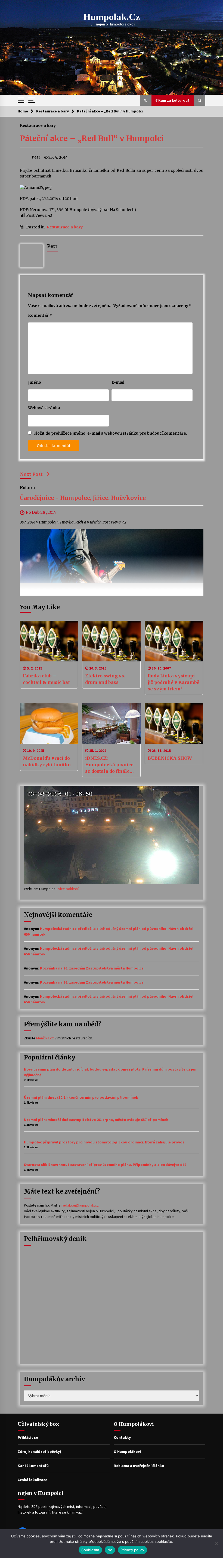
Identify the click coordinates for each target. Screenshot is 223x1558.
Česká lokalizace (32, 1479)
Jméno (34, 382)
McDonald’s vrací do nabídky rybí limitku (47, 761)
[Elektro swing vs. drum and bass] (111, 641)
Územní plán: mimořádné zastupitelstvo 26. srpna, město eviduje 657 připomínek (96, 1119)
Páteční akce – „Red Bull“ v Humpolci (92, 138)
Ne (110, 1550)
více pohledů (68, 888)
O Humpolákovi (127, 1451)
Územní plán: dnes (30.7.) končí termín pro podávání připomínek (81, 1097)
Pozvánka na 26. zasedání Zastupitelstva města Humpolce (92, 968)
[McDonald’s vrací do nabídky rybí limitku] (49, 723)
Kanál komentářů (33, 1465)
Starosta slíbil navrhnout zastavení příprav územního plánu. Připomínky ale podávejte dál (105, 1164)
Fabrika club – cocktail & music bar (46, 679)
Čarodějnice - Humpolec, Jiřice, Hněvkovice (83, 498)
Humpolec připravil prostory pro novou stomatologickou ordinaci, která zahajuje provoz (104, 1142)
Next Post (31, 474)
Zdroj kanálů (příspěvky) (39, 1451)
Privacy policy (132, 1550)
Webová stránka (44, 407)
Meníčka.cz (45, 1038)
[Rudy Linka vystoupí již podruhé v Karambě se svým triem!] (174, 641)
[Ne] (216, 1543)
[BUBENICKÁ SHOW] (174, 723)
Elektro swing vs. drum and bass (105, 679)
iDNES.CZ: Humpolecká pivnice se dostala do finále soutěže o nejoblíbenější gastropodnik (109, 764)
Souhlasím (90, 1550)
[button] (145, 100)
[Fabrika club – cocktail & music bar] (49, 641)
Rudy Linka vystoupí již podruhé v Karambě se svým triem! (173, 682)
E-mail (118, 382)
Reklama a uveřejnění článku (139, 1465)
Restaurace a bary (38, 125)
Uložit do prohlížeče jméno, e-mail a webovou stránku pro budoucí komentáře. (110, 433)
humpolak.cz (111, 17)
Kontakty (122, 1437)
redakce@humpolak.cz (80, 1205)
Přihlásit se (28, 1437)
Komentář (40, 315)
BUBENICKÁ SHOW (170, 758)
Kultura (27, 487)
